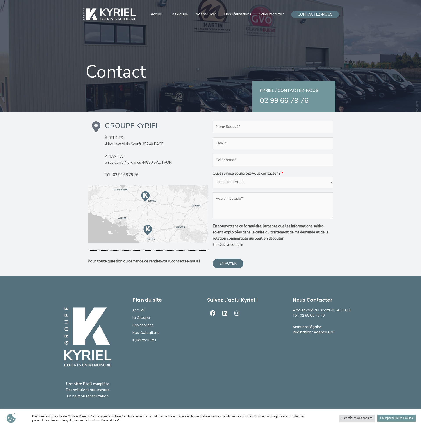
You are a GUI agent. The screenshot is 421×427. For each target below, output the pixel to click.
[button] (315, 14)
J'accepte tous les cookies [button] (396, 418)
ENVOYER (228, 263)
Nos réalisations (145, 332)
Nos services (142, 325)
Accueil (138, 310)
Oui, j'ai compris (231, 244)
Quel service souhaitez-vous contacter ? (248, 173)
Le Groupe (141, 317)
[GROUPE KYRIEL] (109, 14)
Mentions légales (307, 326)
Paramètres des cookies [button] (357, 418)
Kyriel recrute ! (144, 340)
